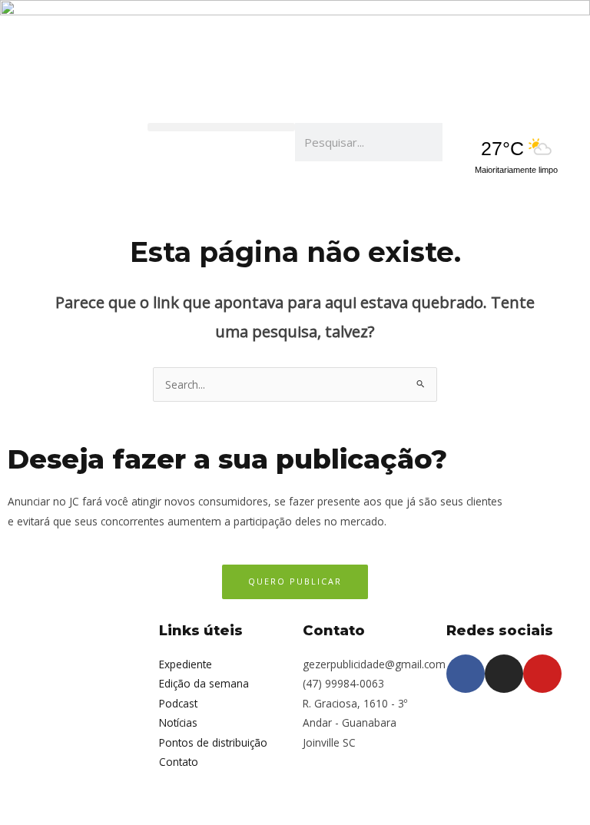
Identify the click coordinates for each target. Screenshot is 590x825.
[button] (221, 127)
